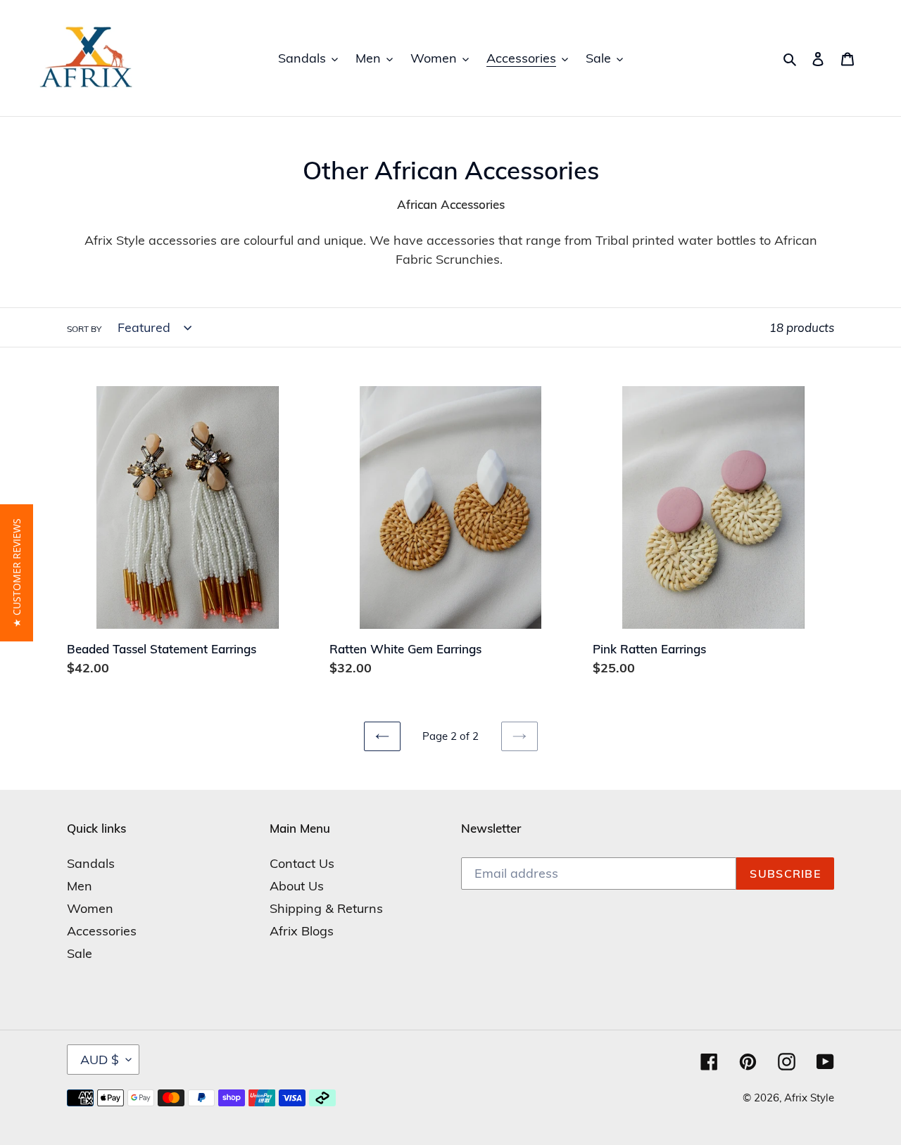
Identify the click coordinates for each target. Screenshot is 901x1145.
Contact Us (302, 863)
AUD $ (99, 1059)
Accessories (102, 931)
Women (90, 908)
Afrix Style (809, 1097)
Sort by (84, 329)
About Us (297, 886)
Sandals (91, 863)
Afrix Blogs (302, 931)
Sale (79, 953)
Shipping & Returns (326, 908)
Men (79, 886)
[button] (16, 572)
